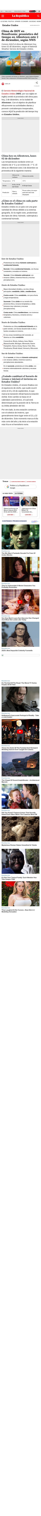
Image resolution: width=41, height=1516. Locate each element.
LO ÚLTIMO (4, 21)
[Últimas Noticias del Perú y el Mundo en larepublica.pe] (20, 16)
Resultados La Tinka (20, 11)
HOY (2, 11)
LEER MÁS (10, 514)
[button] (2, 16)
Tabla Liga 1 (8, 11)
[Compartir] (37, 83)
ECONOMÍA (24, 21)
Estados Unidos (10, 25)
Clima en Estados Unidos (18, 481)
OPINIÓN (17, 21)
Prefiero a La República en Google (19, 487)
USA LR (7, 84)
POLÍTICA (11, 21)
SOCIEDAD (32, 21)
